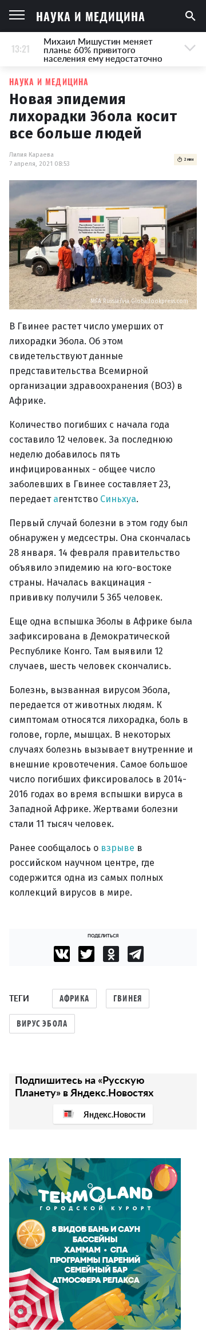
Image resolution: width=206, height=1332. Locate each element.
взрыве (117, 847)
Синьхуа (118, 499)
